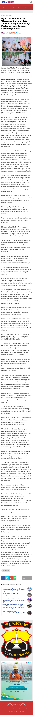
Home (3, 15)
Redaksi (8, 709)
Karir (25, 709)
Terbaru (5, 8)
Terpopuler (16, 8)
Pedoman (14, 709)
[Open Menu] (30, 2)
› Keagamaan (8, 15)
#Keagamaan (5, 570)
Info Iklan (20, 709)
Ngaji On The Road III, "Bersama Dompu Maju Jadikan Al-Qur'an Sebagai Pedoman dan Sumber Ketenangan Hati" (16, 23)
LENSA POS (21, 711)
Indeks (27, 8)
